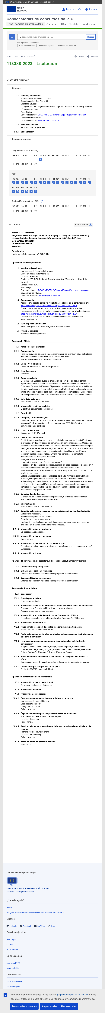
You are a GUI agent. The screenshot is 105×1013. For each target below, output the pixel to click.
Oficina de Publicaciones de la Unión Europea (28, 888)
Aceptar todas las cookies (24, 1006)
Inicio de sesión (73, 9)
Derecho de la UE (14, 981)
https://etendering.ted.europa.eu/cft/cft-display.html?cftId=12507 (49, 305)
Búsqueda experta (46, 46)
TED (9, 56)
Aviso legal (11, 939)
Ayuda (9, 907)
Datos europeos (13, 987)
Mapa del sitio (13, 968)
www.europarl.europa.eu (48, 120)
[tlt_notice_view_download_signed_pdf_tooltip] (40, 159)
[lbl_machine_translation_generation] (42, 201)
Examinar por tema (65, 46)
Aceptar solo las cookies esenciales (59, 1006)
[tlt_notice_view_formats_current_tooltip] (90, 224)
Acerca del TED (13, 963)
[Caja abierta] (10, 72)
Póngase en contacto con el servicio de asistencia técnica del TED (35, 912)
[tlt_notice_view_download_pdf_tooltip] (13, 182)
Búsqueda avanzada (27, 46)
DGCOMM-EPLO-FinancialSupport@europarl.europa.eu (62, 115)
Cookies (10, 944)
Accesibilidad (12, 949)
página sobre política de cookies (72, 995)
